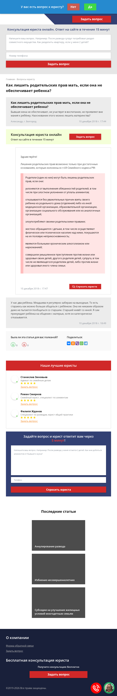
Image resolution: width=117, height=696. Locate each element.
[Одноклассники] (73, 343)
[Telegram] (86, 343)
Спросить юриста (86, 286)
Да (90, 7)
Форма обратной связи (20, 645)
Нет (73, 7)
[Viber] (77, 343)
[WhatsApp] (81, 343)
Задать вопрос (92, 19)
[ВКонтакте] (69, 343)
